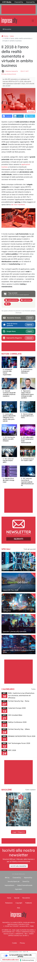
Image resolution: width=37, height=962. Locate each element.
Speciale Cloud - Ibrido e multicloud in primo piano (18, 651)
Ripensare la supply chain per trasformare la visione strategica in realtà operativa (27, 394)
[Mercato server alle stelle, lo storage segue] (9, 471)
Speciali (16, 898)
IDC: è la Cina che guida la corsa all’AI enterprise (9, 439)
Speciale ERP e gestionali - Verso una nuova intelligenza (18, 610)
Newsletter (7, 29)
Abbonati (29, 338)
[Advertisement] (19, 840)
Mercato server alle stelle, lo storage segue (8, 480)
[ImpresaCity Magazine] (18, 809)
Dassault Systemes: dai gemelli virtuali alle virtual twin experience (9, 393)
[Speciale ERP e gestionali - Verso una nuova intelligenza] (18, 603)
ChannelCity (18, 2)
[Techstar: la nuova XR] (27, 451)
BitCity (7, 878)
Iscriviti (30, 318)
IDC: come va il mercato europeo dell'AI (8, 460)
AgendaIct (18, 889)
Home (5, 36)
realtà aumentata (13, 300)
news (12, 36)
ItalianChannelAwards (24, 885)
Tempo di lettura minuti (9, 74)
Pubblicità (28, 903)
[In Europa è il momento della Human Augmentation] (9, 362)
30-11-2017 (25, 71)
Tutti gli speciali (29, 549)
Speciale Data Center (10, 569)
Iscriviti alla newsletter (19, 866)
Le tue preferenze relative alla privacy (20, 955)
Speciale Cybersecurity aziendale (14, 631)
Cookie (14, 943)
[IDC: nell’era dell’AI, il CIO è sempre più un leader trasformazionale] (27, 430)
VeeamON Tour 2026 (10, 590)
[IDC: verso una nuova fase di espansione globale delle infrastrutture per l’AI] (27, 471)
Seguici (30, 331)
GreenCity (25, 881)
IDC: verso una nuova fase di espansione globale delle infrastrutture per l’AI (27, 481)
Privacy (22, 943)
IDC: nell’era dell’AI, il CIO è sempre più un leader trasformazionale (27, 439)
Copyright (19, 903)
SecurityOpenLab (13, 881)
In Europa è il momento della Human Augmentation (7, 372)
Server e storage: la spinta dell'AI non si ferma (27, 415)
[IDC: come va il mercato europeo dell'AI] (9, 451)
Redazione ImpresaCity (11, 71)
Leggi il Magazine (18, 832)
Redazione (9, 903)
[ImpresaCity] (9, 20)
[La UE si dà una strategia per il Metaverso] (27, 362)
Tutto (33, 689)
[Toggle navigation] (32, 21)
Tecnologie (31, 111)
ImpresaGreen (9, 885)
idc (8, 304)
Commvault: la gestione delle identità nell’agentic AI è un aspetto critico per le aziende (9, 417)
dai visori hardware (18, 204)
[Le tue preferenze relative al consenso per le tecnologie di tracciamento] (27, 960)
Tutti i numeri (30, 790)
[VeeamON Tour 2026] (18, 582)
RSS (18, 908)
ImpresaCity (30, 2)
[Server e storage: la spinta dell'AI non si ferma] (27, 407)
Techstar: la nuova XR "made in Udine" (27, 459)
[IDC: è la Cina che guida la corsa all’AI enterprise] (9, 430)
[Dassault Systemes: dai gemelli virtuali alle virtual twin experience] (9, 383)
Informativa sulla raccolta (11, 960)
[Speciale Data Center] (18, 561)
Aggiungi (29, 324)
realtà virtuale (27, 300)
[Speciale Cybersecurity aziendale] (18, 623)
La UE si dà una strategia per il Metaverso (26, 371)
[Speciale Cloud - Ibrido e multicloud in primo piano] (18, 644)
